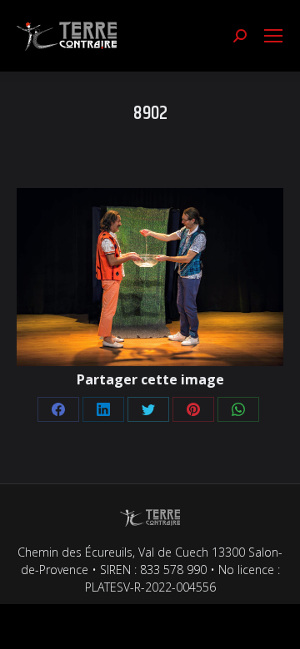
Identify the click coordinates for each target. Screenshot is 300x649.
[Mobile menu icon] (273, 36)
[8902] (150, 277)
